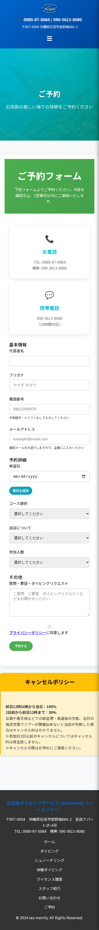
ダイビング (49, 851)
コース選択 (18, 503)
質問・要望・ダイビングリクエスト (38, 583)
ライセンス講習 (49, 879)
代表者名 (16, 350)
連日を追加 (21, 490)
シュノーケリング (49, 860)
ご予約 (49, 907)
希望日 (14, 466)
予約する (21, 646)
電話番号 (16, 399)
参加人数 (16, 552)
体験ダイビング (49, 869)
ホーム (49, 841)
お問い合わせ (49, 898)
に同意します (38, 632)
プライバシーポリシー (27, 632)
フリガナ (16, 375)
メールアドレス (22, 429)
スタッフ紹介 (49, 888)
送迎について (20, 527)
